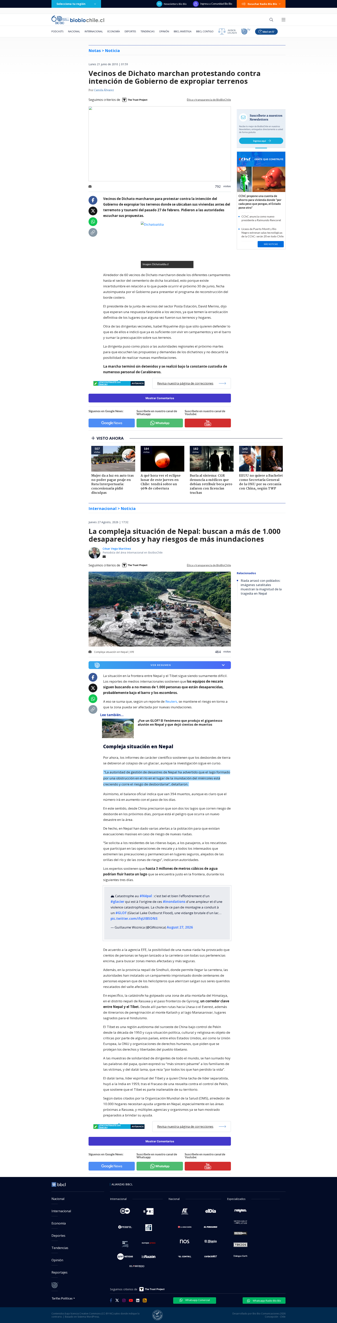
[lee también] (119, 728)
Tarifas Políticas (62, 1298)
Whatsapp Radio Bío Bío (266, 1300)
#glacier (117, 901)
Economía (113, 31)
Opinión (164, 31)
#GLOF (121, 913)
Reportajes (59, 1272)
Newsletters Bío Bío (175, 4)
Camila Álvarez (104, 90)
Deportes (130, 31)
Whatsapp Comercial (197, 1300)
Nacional (74, 31)
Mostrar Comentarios (159, 398)
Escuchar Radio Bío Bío (262, 4)
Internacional (94, 31)
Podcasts (57, 31)
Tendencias (147, 31)
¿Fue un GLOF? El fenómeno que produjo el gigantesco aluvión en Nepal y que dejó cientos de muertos (180, 723)
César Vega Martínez (117, 548)
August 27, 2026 (180, 927)
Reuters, (171, 701)
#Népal (146, 896)
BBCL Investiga (183, 31)
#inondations (174, 901)
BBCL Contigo (205, 31)
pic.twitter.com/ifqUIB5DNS (134, 918)
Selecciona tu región (71, 4)
